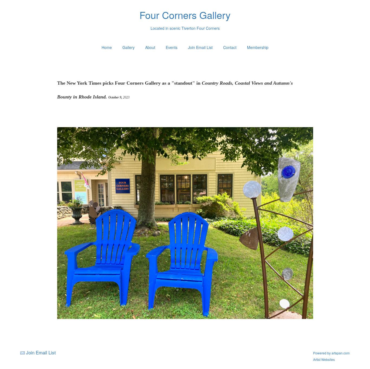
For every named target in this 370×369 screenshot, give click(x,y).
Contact (229, 47)
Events (171, 47)
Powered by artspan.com (331, 353)
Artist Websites (324, 359)
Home (107, 47)
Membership (257, 47)
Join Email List (200, 47)
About (150, 47)
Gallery (128, 47)
